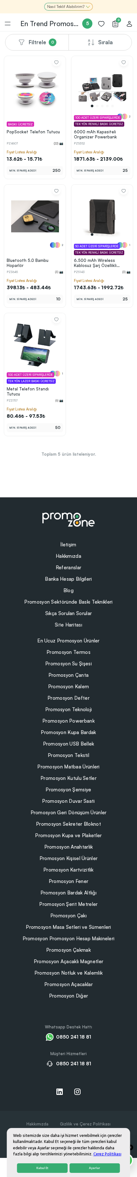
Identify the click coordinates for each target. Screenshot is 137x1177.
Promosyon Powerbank (68, 721)
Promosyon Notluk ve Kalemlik (68, 973)
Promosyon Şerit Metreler (68, 904)
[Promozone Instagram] (77, 1092)
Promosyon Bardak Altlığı (68, 893)
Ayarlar (94, 1168)
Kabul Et (42, 1168)
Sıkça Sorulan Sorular (68, 613)
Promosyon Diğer (68, 996)
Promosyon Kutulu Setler (68, 778)
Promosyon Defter (68, 698)
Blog (68, 590)
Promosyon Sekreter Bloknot (68, 824)
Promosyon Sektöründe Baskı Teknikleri (68, 602)
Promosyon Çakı (68, 916)
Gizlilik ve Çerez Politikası (85, 1123)
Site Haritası (68, 625)
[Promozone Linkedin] (59, 1092)
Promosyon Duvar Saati (68, 801)
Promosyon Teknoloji (68, 709)
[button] (92, 106)
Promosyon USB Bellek (68, 744)
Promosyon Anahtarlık (68, 847)
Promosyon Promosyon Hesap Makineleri (69, 938)
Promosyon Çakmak (68, 950)
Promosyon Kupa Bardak (68, 732)
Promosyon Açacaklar (68, 984)
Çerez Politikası (107, 1154)
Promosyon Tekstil (68, 755)
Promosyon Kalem (68, 686)
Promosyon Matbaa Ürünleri (68, 767)
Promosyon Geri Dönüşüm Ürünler (69, 812)
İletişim (68, 545)
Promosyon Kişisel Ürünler (69, 858)
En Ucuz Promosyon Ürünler (68, 641)
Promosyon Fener (69, 881)
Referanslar (68, 567)
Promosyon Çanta (68, 675)
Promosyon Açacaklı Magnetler (68, 961)
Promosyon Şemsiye (68, 790)
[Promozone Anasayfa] (68, 519)
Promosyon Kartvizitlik (68, 870)
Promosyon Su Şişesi (68, 664)
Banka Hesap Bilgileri (68, 579)
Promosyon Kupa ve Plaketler (68, 835)
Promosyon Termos (68, 652)
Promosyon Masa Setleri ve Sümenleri (68, 927)
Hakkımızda (68, 556)
